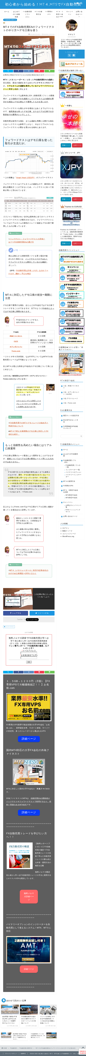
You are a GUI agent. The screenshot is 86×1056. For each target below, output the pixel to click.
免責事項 (23, 1053)
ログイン (65, 528)
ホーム (6, 11)
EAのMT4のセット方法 (70, 421)
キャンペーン (69, 12)
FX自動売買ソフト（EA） (27, 12)
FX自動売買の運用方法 (10, 19)
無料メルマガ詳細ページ (29, 896)
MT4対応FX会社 (71, 495)
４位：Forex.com (69, 403)
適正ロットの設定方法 (71, 415)
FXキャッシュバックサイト (73, 510)
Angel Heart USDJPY (25, 178)
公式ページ (77, 145)
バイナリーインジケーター (73, 475)
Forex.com (16, 351)
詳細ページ (29, 969)
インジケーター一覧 (73, 470)
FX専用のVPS (49, 12)
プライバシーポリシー (11, 1053)
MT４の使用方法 (38, 12)
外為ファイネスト (16, 336)
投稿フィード (67, 531)
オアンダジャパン (16, 347)
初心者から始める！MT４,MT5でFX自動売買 (43, 4)
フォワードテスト (9, 626)
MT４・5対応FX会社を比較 (59, 12)
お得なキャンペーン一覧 (73, 506)
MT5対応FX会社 (71, 497)
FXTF (16, 341)
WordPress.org (68, 536)
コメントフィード (69, 534)
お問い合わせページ (79, 12)
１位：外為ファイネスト (71, 386)
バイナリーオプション (73, 472)
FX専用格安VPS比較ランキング (70, 427)
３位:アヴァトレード (70, 398)
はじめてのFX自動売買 (16, 12)
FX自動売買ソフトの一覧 (73, 466)
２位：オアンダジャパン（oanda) (71, 393)
